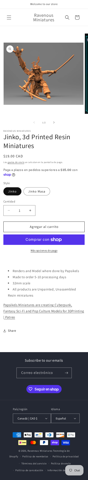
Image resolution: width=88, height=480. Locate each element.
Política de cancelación (29, 470)
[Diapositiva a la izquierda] (34, 122)
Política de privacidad (66, 456)
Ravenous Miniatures (40, 450)
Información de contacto (62, 470)
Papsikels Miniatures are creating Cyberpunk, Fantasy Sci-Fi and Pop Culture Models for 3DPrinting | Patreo (43, 311)
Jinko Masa (36, 191)
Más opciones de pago (44, 250)
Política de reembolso (35, 456)
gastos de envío (16, 162)
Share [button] (12, 331)
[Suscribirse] (67, 373)
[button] (9, 17)
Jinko (12, 191)
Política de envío (61, 463)
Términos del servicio (34, 463)
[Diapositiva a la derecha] (54, 122)
